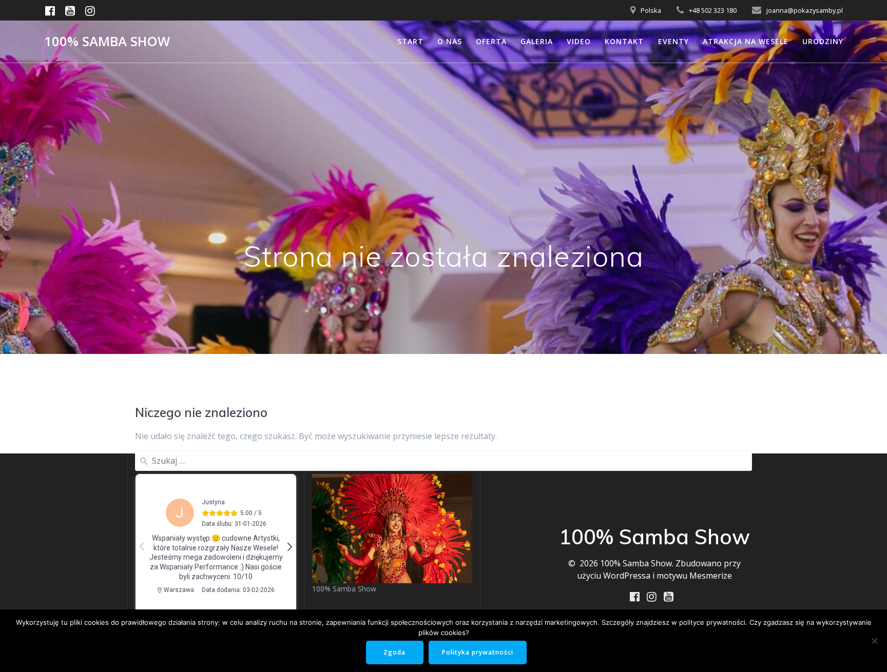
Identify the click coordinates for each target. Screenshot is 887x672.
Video (579, 41)
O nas (449, 41)
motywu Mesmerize (694, 575)
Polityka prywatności (477, 652)
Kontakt (624, 41)
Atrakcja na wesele (745, 41)
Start (410, 41)
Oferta (491, 41)
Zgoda (394, 652)
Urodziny (822, 41)
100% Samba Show (107, 41)
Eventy (673, 41)
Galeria (536, 41)
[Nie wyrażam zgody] (874, 641)
